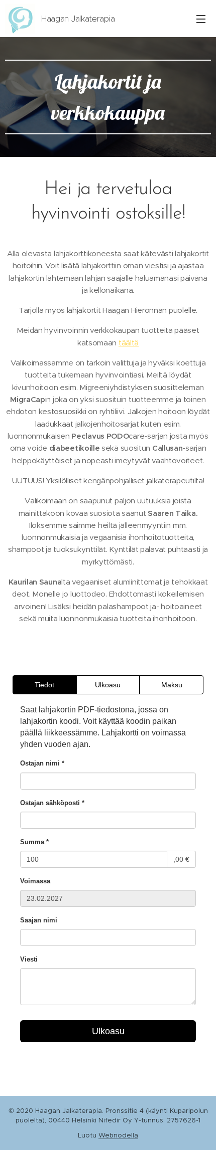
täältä (129, 342)
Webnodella (118, 1135)
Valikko (201, 19)
